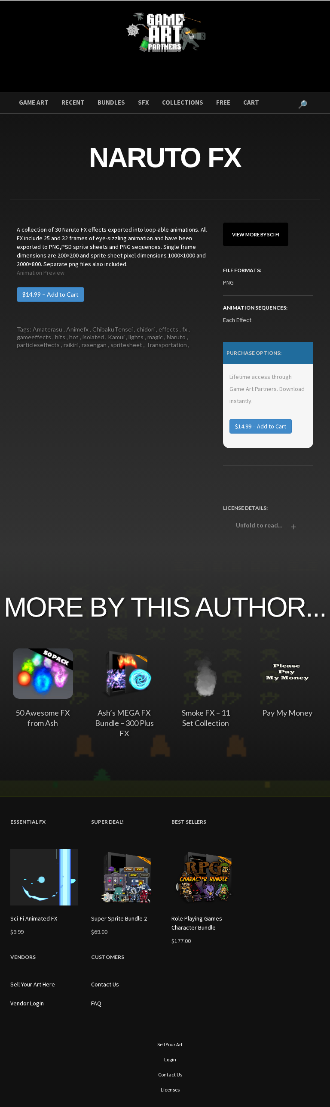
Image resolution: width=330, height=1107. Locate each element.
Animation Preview (40, 272)
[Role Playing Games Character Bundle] (205, 877)
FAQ (96, 1003)
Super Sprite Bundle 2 (119, 918)
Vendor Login (27, 1003)
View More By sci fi (255, 234)
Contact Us (105, 984)
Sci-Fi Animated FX (33, 918)
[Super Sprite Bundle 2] (125, 877)
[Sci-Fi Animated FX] (44, 877)
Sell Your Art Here (32, 984)
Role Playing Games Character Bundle (196, 923)
